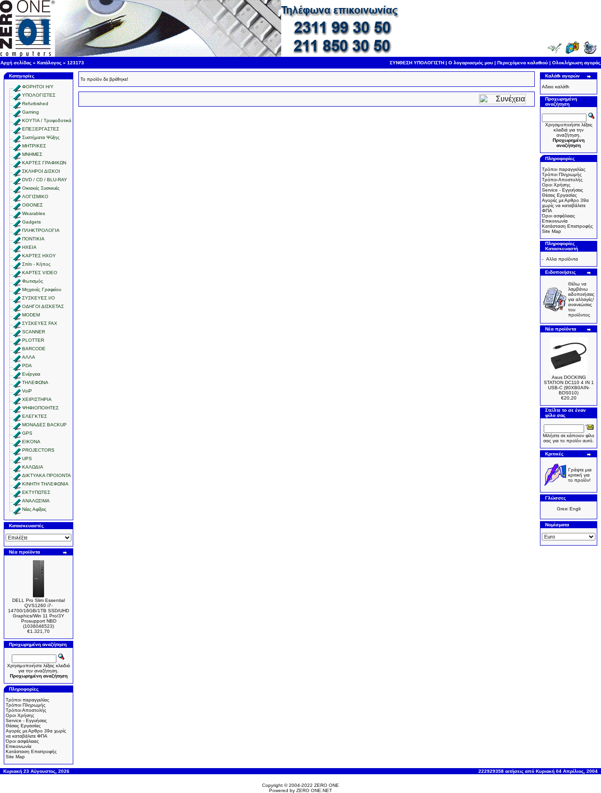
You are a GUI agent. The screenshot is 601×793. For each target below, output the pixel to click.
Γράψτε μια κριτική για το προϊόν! (580, 475)
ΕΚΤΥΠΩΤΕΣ (36, 492)
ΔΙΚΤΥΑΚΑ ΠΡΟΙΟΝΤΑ (46, 475)
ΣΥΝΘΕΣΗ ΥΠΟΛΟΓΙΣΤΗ (417, 62)
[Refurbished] (17, 103)
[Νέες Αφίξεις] (17, 509)
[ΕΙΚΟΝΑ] (17, 441)
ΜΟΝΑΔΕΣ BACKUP (44, 424)
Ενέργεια (31, 374)
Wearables (33, 213)
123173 (75, 62)
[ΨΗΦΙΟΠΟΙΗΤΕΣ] (17, 407)
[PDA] (17, 365)
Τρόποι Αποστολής (26, 710)
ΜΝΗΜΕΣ (32, 154)
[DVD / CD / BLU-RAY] (17, 179)
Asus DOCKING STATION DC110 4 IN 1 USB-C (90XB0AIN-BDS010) (569, 385)
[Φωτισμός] (17, 281)
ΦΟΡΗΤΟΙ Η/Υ (38, 86)
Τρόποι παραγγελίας (27, 699)
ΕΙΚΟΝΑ (31, 441)
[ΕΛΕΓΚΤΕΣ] (17, 416)
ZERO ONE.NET (314, 790)
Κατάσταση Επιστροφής (31, 751)
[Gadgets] (17, 221)
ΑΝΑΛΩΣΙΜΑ (36, 500)
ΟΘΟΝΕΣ (32, 205)
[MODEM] (17, 314)
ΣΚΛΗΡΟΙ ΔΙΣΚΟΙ (41, 171)
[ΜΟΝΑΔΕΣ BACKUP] (17, 424)
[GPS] (17, 433)
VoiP (27, 390)
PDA (27, 365)
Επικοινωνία (18, 746)
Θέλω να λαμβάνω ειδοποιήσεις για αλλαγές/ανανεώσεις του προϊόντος (581, 299)
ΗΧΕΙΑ (29, 247)
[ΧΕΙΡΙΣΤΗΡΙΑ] (17, 399)
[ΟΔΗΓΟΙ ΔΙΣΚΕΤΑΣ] (17, 306)
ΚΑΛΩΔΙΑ (32, 467)
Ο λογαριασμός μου (470, 62)
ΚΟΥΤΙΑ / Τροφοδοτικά (46, 120)
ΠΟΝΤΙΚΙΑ (33, 238)
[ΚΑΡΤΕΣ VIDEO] (17, 272)
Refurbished (35, 103)
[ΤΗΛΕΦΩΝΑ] (17, 382)
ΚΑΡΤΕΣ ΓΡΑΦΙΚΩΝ (44, 162)
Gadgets (31, 221)
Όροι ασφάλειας (22, 741)
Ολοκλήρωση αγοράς (576, 62)
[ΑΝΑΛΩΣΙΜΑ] (17, 500)
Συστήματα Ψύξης (41, 137)
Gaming (30, 112)
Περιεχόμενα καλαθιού (522, 62)
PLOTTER (33, 340)
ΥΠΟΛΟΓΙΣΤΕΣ (38, 95)
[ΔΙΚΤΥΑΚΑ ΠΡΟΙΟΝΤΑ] (17, 475)
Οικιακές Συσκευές (41, 188)
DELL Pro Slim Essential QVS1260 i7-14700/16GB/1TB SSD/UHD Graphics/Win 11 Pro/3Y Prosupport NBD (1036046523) (38, 613)
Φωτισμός (32, 281)
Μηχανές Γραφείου (41, 289)
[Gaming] (17, 112)
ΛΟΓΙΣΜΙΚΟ (35, 196)
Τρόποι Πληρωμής (26, 705)
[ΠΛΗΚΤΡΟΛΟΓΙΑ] (17, 230)
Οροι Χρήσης (20, 715)
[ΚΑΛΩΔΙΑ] (17, 467)
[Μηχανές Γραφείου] (17, 289)
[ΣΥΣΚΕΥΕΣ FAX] (17, 323)
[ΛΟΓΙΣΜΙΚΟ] (17, 196)
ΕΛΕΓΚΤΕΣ (34, 416)
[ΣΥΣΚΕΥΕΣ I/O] (17, 297)
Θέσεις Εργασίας (23, 725)
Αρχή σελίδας (15, 62)
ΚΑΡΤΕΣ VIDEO (39, 272)
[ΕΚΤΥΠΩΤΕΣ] (17, 492)
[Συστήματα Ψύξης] (17, 137)
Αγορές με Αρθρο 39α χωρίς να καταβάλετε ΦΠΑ (36, 733)
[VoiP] (17, 390)
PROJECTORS (38, 450)
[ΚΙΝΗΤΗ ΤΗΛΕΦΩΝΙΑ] (17, 483)
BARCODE (34, 348)
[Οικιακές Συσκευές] (17, 188)
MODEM (31, 314)
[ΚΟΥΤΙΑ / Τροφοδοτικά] (17, 120)
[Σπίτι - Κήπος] (17, 264)
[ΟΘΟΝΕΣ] (17, 205)
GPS (27, 433)
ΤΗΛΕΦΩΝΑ (35, 382)
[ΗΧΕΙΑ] (17, 247)
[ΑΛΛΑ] (17, 357)
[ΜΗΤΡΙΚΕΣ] (17, 145)
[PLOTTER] (17, 340)
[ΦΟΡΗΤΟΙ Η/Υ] (17, 86)
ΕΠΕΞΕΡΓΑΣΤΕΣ (40, 128)
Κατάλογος (49, 62)
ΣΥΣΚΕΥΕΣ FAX (39, 323)
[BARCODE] (17, 348)
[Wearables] (17, 213)
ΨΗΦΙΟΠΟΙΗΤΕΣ (40, 407)
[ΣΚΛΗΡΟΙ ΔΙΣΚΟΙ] (17, 171)
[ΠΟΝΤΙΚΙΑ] (17, 238)
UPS (27, 458)
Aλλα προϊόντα (562, 259)
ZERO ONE (326, 785)
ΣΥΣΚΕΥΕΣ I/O (38, 297)
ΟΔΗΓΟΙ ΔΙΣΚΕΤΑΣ (43, 306)
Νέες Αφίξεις (34, 509)
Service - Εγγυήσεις (26, 720)
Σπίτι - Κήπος (36, 264)
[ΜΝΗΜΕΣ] (17, 154)
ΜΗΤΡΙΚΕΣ (34, 145)
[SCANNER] (17, 331)
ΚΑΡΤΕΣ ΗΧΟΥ (39, 255)
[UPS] (17, 458)
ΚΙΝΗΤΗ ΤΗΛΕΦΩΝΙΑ (45, 483)
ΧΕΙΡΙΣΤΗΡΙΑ (37, 399)
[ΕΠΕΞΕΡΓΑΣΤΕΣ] (17, 128)
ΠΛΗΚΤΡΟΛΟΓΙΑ (41, 230)
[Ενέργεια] (17, 374)
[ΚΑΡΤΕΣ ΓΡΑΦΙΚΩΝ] (17, 162)
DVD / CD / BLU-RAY (44, 179)
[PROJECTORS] (17, 450)
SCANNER (33, 331)
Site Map (15, 756)
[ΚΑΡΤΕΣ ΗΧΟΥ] (17, 255)
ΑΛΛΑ (28, 357)
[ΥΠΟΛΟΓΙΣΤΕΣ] (17, 95)
